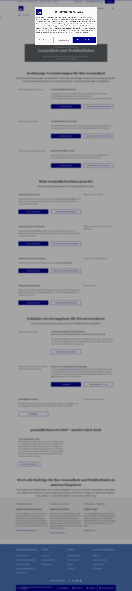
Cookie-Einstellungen (45, 40)
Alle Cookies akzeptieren (84, 40)
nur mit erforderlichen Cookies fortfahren (63, 39)
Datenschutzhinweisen (81, 32)
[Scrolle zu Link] (39, 12)
